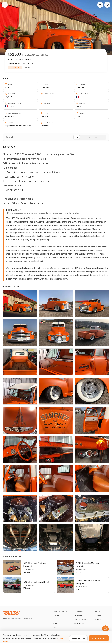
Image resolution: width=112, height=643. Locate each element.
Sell (54, 619)
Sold (55, 627)
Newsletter (79, 623)
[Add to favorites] (107, 5)
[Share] (100, 5)
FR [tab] (83, 137)
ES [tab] (96, 137)
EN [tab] (77, 137)
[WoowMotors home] (18, 613)
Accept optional (98, 638)
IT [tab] (103, 137)
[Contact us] (105, 628)
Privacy (98, 619)
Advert (56, 615)
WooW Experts (81, 619)
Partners (78, 615)
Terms (98, 615)
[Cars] (5, 5)
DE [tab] (90, 137)
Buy (55, 623)
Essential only (78, 638)
